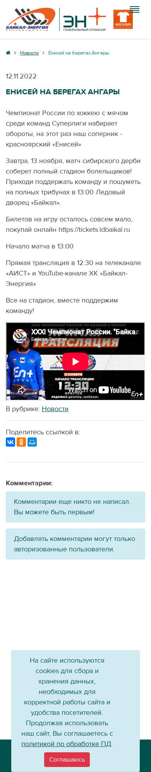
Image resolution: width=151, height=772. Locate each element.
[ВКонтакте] (10, 442)
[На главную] (56, 19)
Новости (55, 409)
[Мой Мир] (32, 442)
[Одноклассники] (21, 442)
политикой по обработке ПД (66, 744)
